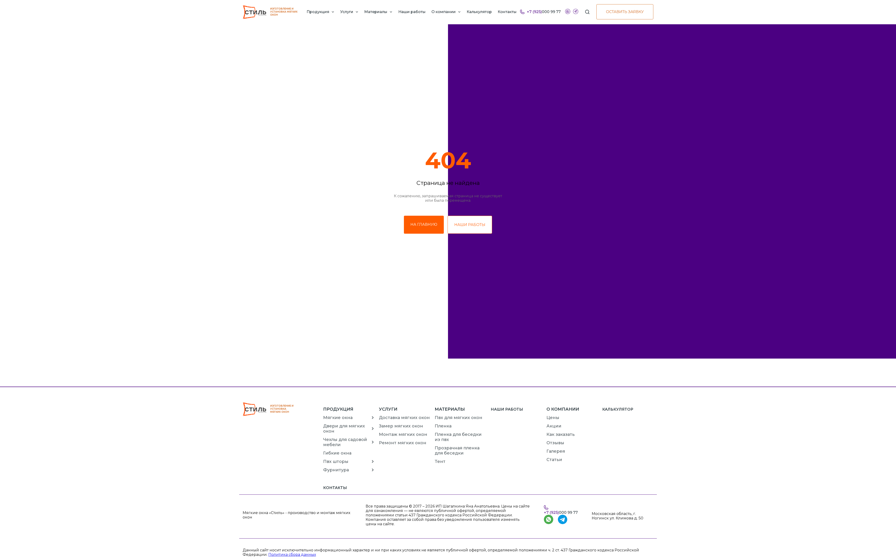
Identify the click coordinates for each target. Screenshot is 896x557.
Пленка (443, 426)
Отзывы (555, 442)
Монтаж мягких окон (403, 434)
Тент (440, 461)
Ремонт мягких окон (402, 442)
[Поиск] (587, 12)
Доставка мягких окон (404, 417)
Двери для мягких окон (344, 428)
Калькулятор (617, 409)
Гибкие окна (337, 453)
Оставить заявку (625, 12)
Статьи (554, 459)
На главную (423, 224)
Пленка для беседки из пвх (458, 437)
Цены (552, 417)
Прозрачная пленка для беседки (457, 450)
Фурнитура (336, 469)
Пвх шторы (335, 461)
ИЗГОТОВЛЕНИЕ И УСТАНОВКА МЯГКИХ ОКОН (284, 11)
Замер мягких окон (401, 426)
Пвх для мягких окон (458, 417)
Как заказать (560, 434)
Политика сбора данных (292, 554)
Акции (553, 426)
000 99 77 (544, 12)
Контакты (335, 488)
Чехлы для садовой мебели (345, 442)
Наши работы (469, 224)
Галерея (555, 451)
